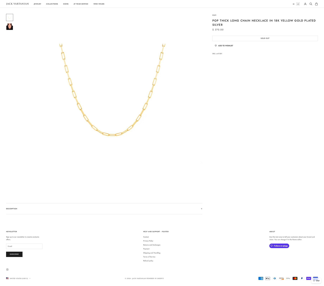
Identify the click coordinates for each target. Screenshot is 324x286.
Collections (52, 4)
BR (293, 4)
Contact (146, 237)
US (298, 4)
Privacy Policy (148, 241)
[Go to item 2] (9, 26)
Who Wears (99, 4)
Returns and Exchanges (151, 245)
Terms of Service (149, 257)
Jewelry (37, 4)
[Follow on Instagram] (7, 269)
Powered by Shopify (155, 278)
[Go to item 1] (9, 17)
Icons (66, 4)
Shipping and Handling (151, 253)
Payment (146, 249)
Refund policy (148, 261)
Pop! (214, 15)
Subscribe (14, 254)
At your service (81, 4)
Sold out (265, 38)
